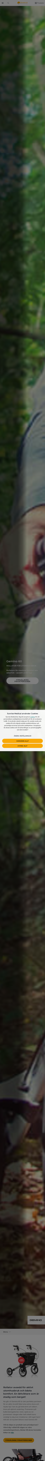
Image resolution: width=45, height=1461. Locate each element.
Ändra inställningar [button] (22, 736)
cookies (32, 717)
